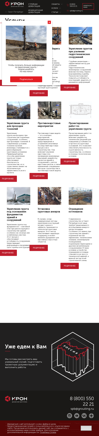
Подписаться (26, 79)
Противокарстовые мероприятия (49, 125)
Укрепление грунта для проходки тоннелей (18, 126)
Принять (86, 428)
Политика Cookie (48, 432)
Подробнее (38, 93)
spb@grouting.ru (82, 408)
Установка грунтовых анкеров (49, 210)
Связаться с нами (87, 6)
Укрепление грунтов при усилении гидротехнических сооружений (80, 53)
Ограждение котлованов (76, 210)
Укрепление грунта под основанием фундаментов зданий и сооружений (18, 214)
